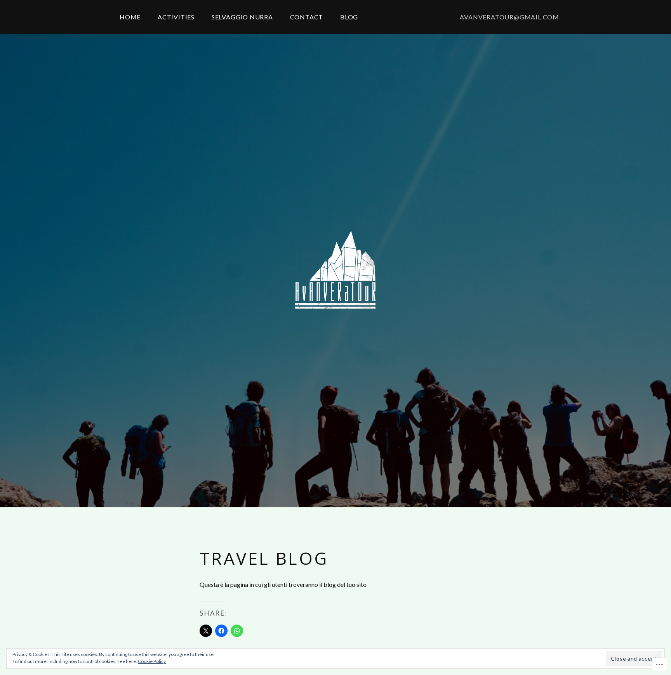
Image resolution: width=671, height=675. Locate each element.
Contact (306, 17)
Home (130, 17)
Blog (349, 17)
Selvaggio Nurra (242, 17)
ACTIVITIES (176, 17)
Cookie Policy (152, 661)
